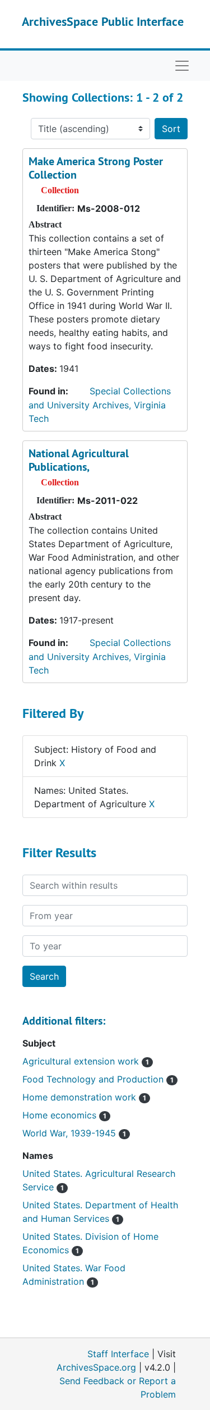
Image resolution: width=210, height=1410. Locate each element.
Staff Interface (118, 1353)
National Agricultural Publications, (79, 460)
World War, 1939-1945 (74, 1133)
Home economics (64, 1115)
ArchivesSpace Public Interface (103, 21)
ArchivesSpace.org (96, 1367)
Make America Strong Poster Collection (96, 168)
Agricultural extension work (85, 1061)
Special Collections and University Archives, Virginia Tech (100, 404)
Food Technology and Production (98, 1079)
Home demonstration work (84, 1097)
